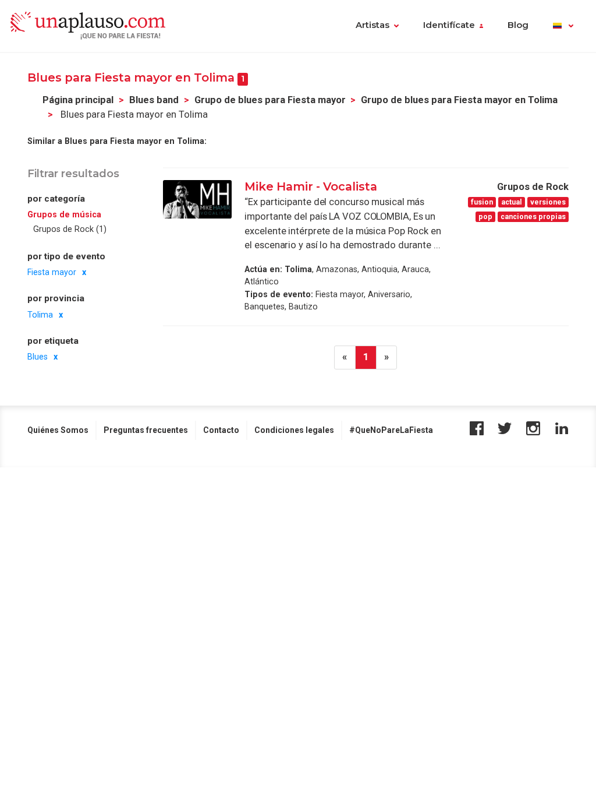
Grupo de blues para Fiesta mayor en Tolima (459, 99)
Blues (37, 356)
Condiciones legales (294, 430)
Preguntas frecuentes (146, 430)
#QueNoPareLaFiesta (391, 430)
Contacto (221, 430)
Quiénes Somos (57, 430)
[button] (563, 26)
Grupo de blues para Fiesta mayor (270, 99)
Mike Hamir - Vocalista (310, 186)
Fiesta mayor (51, 272)
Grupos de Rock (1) (70, 229)
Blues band (154, 99)
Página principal (77, 99)
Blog (518, 25)
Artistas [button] (372, 25)
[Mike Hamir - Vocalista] (197, 199)
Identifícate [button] (449, 25)
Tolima (40, 314)
